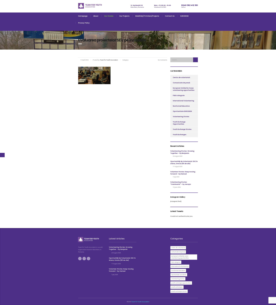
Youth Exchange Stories (182, 129)
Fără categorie (179, 95)
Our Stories (108, 16)
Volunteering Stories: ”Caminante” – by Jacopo (180, 183)
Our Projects (124, 16)
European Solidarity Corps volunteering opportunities (183, 89)
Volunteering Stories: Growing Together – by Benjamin (182, 152)
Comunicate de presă (181, 83)
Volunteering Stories (181, 116)
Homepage (82, 16)
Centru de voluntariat (181, 77)
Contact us (170, 16)
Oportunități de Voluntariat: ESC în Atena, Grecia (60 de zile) (184, 162)
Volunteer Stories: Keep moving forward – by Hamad (182, 173)
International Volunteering (183, 101)
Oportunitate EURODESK (182, 111)
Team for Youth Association (140, 302)
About (95, 16)
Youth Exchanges (179, 134)
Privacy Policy (84, 23)
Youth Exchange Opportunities (179, 123)
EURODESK (184, 16)
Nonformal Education (181, 106)
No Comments (162, 60)
